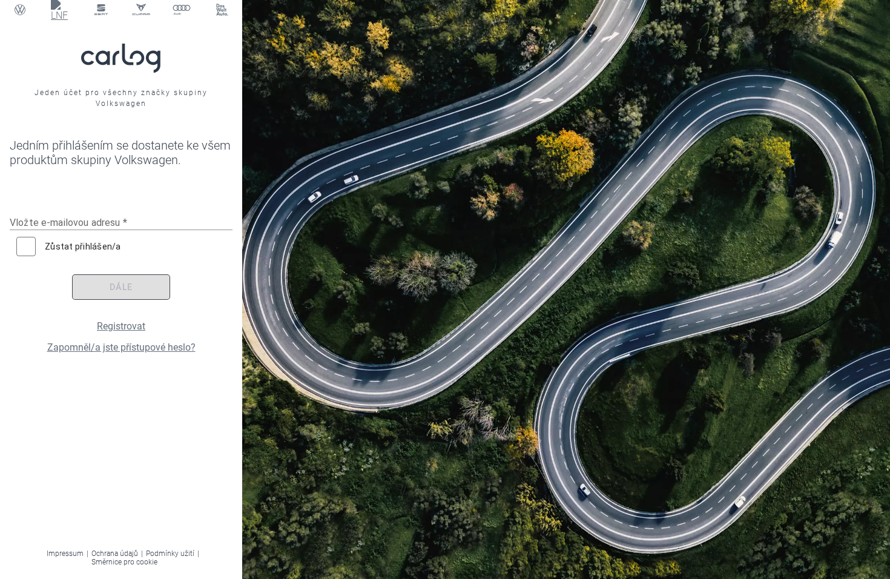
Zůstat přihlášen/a (83, 246)
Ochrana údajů (114, 553)
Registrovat (121, 326)
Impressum (65, 553)
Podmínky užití (170, 553)
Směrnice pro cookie (124, 562)
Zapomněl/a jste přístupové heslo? (121, 347)
